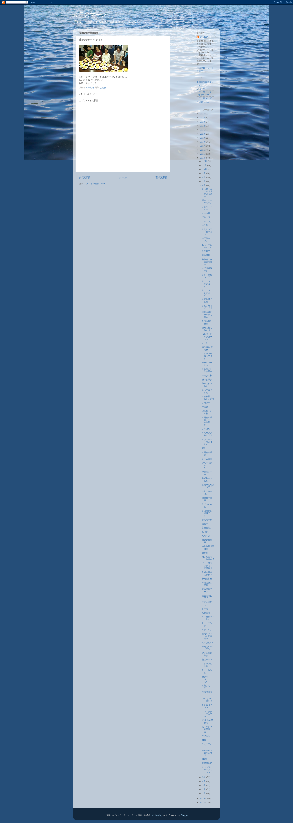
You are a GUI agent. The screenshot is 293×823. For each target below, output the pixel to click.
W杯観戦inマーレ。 (208, 617)
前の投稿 (161, 177)
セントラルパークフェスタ (207, 769)
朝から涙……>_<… (206, 679)
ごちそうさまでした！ (207, 465)
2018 (202, 142)
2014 (202, 158)
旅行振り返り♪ (207, 269)
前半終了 (206, 609)
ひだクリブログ (204, 98)
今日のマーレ (90, 14)
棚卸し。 (206, 759)
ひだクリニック (204, 88)
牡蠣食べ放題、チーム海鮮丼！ (207, 421)
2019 (202, 138)
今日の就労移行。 (207, 584)
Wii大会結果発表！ (207, 721)
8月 (204, 177)
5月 (204, 777)
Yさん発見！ (208, 642)
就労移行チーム (207, 590)
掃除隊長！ (207, 255)
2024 (202, 118)
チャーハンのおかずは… (207, 752)
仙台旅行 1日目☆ (208, 547)
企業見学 (206, 251)
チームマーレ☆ (207, 363)
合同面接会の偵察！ (207, 573)
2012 (202, 802)
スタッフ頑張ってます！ (207, 356)
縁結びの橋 (207, 375)
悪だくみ (206, 536)
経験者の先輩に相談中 (207, 261)
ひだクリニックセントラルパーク (205, 93)
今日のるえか (203, 102)
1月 (204, 793)
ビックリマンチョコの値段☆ (207, 565)
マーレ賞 (206, 213)
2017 (202, 146)
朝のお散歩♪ (207, 379)
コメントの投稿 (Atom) (95, 183)
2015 (202, 154)
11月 (204, 165)
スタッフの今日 (207, 664)
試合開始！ (207, 613)
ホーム (123, 177)
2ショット (206, 532)
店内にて (206, 403)
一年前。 (206, 225)
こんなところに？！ (207, 434)
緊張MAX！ (207, 660)
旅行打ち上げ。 (207, 239)
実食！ (205, 448)
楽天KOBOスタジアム (208, 486)
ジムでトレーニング (207, 699)
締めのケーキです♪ (207, 201)
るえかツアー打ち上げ (207, 231)
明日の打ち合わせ (207, 329)
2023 (202, 122)
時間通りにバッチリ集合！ (207, 314)
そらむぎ (204, 37)
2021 (202, 130)
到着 (204, 740)
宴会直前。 (207, 528)
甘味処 (205, 407)
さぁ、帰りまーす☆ (207, 307)
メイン (205, 343)
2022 (202, 126)
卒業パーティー (207, 208)
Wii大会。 (206, 736)
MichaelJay (157, 815)
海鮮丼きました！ (207, 479)
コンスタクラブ (207, 706)
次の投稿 (84, 177)
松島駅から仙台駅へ (207, 370)
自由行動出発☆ (207, 322)
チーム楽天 (207, 459)
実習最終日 (207, 763)
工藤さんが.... (206, 686)
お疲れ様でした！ (207, 300)
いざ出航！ (207, 429)
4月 (204, 781)
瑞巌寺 (205, 524)
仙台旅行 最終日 (207, 348)
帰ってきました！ (207, 391)
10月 (205, 169)
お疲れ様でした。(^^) (208, 397)
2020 (202, 134)
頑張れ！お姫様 (207, 412)
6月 (204, 185)
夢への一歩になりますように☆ (207, 193)
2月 (204, 789)
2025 (202, 114)
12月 (205, 161)
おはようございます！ (207, 283)
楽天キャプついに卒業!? (207, 636)
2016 (202, 150)
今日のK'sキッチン (207, 648)
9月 (204, 173)
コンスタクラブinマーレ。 (208, 714)
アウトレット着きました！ (207, 442)
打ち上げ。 (207, 217)
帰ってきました (207, 384)
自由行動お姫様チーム (207, 513)
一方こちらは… (207, 492)
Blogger (184, 815)
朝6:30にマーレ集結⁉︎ (208, 558)
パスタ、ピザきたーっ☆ (207, 336)
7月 (204, 181)
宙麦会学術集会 (207, 654)
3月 (204, 785)
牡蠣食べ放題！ (207, 453)
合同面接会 (207, 579)
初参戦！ (206, 553)
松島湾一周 (207, 520)
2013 (202, 798)
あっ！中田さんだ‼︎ (207, 246)
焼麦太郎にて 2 (207, 597)
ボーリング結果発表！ (207, 729)
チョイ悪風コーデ (207, 276)
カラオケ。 (207, 629)
